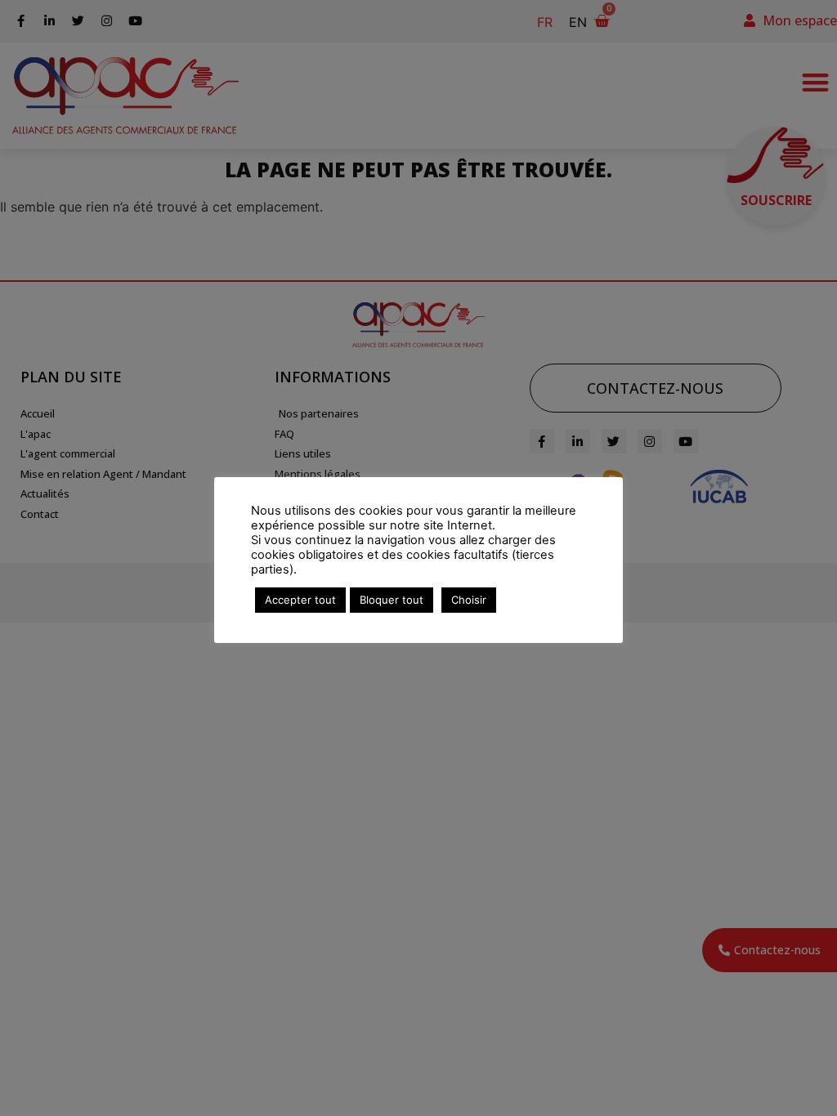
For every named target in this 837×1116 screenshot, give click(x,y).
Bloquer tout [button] (391, 599)
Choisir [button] (468, 599)
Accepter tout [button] (300, 599)
